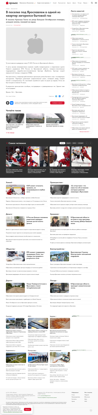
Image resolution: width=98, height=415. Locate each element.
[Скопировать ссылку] (63, 96)
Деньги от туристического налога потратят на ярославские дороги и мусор (25, 229)
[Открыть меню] (96, 3)
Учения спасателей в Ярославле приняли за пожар (80, 44)
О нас (73, 394)
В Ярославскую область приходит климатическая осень (80, 286)
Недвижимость (10, 350)
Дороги (69, 3)
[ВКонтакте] (11, 103)
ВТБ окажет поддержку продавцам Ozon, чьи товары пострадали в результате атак (80, 22)
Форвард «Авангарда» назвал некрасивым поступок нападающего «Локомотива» (80, 171)
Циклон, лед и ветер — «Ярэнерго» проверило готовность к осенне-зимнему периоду (59, 381)
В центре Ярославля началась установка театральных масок (65, 274)
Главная (7, 8)
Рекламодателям (76, 397)
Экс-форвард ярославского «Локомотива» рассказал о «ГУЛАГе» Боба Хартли (58, 171)
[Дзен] (7, 103)
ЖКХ (29, 316)
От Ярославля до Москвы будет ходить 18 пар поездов (38, 365)
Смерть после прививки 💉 (44, 3)
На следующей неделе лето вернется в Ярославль (63, 306)
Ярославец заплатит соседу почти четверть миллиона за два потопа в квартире (70, 208)
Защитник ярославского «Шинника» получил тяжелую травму (79, 51)
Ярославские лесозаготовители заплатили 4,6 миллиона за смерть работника (59, 332)
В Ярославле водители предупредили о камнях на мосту (80, 39)
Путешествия (32, 350)
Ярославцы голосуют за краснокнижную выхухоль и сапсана (81, 75)
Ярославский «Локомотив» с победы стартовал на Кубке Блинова (81, 84)
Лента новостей (77, 11)
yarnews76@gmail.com (46, 395)
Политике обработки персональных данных (12, 412)
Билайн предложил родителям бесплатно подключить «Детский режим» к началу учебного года (59, 370)
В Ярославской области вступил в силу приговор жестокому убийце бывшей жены (80, 91)
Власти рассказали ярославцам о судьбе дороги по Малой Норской (23, 299)
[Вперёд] (90, 143)
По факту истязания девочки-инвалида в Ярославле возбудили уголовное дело (70, 242)
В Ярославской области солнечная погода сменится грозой (65, 299)
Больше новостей (84, 131)
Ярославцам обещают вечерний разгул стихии (62, 302)
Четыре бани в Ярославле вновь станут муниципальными (80, 29)
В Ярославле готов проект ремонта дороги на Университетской (81, 128)
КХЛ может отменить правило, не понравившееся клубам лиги (80, 69)
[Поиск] (92, 3)
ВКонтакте (87, 397)
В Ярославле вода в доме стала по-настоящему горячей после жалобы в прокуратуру (36, 341)
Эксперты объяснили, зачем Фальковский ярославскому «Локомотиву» (14, 171)
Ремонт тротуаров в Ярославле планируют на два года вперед (66, 264)
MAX (86, 401)
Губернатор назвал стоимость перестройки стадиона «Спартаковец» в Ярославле (16, 332)
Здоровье (52, 316)
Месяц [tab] (62, 143)
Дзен (86, 399)
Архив (73, 401)
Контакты (74, 399)
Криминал (82, 94)
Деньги (74, 3)
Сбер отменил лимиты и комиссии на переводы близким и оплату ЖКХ (37, 331)
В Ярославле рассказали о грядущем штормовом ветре (64, 296)
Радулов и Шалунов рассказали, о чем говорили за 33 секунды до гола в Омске (26, 201)
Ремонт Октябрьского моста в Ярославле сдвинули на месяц (21, 302)
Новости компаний (55, 350)
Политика (9, 316)
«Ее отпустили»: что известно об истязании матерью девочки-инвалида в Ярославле (80, 15)
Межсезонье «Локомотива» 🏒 (27, 3)
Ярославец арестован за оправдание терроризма (78, 111)
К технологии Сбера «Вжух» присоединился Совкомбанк (57, 365)
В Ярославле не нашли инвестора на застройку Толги (15, 365)
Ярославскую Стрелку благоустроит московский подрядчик (81, 254)
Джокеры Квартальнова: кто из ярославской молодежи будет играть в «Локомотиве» (37, 171)
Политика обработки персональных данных (47, 397)
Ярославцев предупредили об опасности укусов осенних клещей (81, 116)
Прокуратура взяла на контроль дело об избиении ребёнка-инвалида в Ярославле (80, 98)
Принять (27, 409)
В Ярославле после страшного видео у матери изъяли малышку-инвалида (69, 204)
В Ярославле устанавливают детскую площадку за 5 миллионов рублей (81, 62)
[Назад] (86, 143)
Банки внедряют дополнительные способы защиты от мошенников (23, 236)
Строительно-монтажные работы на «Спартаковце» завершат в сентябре (69, 267)
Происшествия (62, 3)
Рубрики (85, 3)
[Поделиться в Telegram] (56, 96)
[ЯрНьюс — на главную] (12, 3)
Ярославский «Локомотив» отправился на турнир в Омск (20, 208)
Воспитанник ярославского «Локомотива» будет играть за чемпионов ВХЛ (25, 204)
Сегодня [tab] (80, 143)
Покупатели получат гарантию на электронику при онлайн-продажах (24, 232)
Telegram (87, 394)
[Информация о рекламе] (89, 35)
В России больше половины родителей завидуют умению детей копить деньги (37, 220)
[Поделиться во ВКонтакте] (59, 96)
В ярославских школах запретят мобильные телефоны (80, 122)
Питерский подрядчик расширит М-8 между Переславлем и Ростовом (24, 306)
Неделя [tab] (68, 143)
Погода (79, 3)
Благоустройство (57, 249)
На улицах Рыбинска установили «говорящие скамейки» (64, 271)
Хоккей (54, 3)
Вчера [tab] (74, 143)
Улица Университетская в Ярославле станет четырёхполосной (81, 105)
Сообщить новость (57, 103)
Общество (82, 25)
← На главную (10, 132)
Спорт (81, 54)
